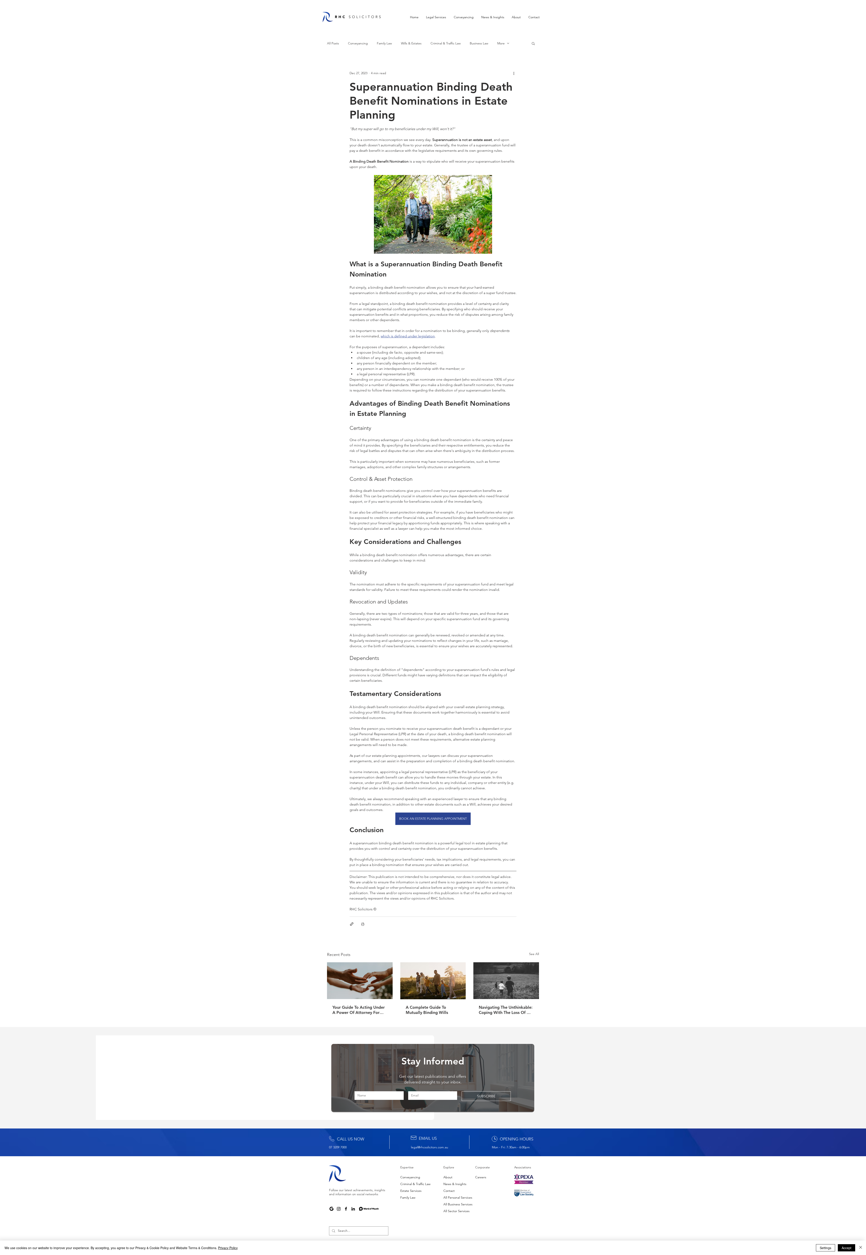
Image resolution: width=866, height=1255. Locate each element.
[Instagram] (338, 1208)
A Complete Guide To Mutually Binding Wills (427, 1010)
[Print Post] (363, 924)
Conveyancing (358, 43)
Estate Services (410, 1191)
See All (534, 954)
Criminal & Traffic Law (446, 43)
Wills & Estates (411, 43)
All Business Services (457, 1204)
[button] (436, 17)
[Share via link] (352, 924)
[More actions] (513, 73)
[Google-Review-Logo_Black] (331, 1208)
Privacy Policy (228, 1248)
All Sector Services (456, 1211)
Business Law (479, 43)
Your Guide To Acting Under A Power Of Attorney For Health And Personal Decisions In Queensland (358, 1010)
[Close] (860, 1247)
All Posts (333, 43)
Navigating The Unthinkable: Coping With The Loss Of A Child (505, 1010)
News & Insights (454, 1184)
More (501, 43)
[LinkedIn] (353, 1208)
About (447, 1177)
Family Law (384, 43)
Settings (825, 1248)
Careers (480, 1177)
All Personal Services (457, 1197)
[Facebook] (345, 1208)
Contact (449, 1191)
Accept (846, 1248)
